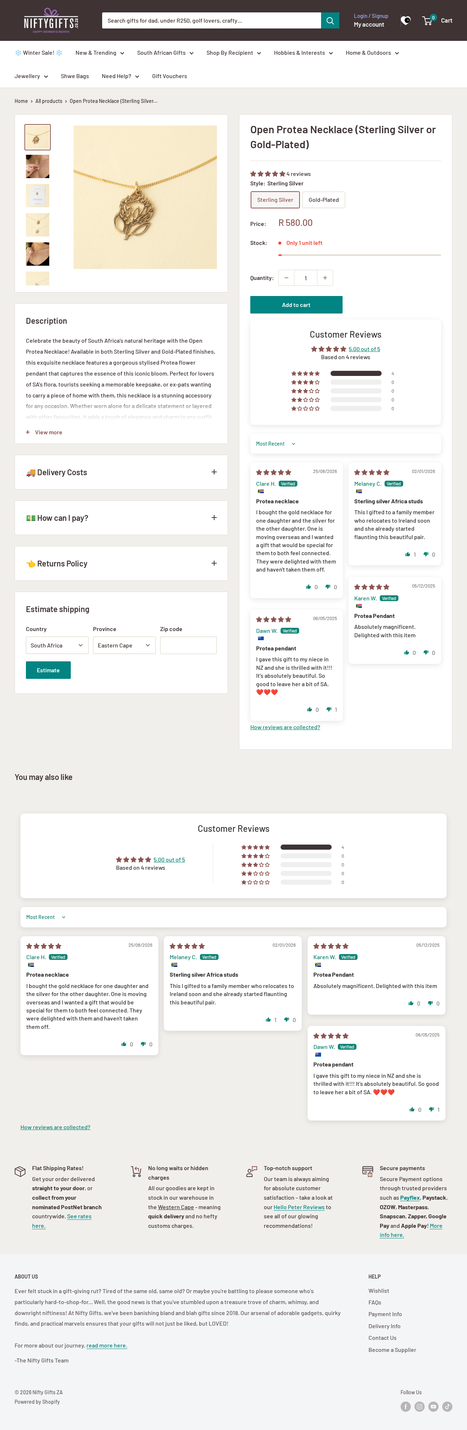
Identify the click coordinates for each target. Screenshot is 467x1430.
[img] (273, 472)
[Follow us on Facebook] (406, 1407)
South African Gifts (161, 52)
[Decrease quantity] (286, 277)
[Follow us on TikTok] (447, 1407)
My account (369, 24)
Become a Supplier (392, 1349)
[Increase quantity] (325, 277)
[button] (268, 173)
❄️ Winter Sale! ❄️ (39, 52)
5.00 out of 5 (364, 348)
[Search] (330, 20)
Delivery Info (384, 1325)
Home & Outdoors (368, 52)
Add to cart (296, 304)
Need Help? (116, 75)
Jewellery (27, 75)
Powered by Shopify (37, 1402)
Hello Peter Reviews (299, 1206)
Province (104, 628)
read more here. (106, 1345)
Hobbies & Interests (299, 52)
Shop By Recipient (230, 52)
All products (48, 101)
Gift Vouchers (169, 75)
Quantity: (262, 277)
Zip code (171, 628)
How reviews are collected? (285, 726)
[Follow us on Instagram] (419, 1407)
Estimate (48, 669)
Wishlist (378, 1290)
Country (36, 628)
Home (21, 101)
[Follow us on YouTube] (433, 1407)
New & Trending (96, 52)
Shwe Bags (75, 75)
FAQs (374, 1302)
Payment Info (385, 1313)
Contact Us (382, 1337)
